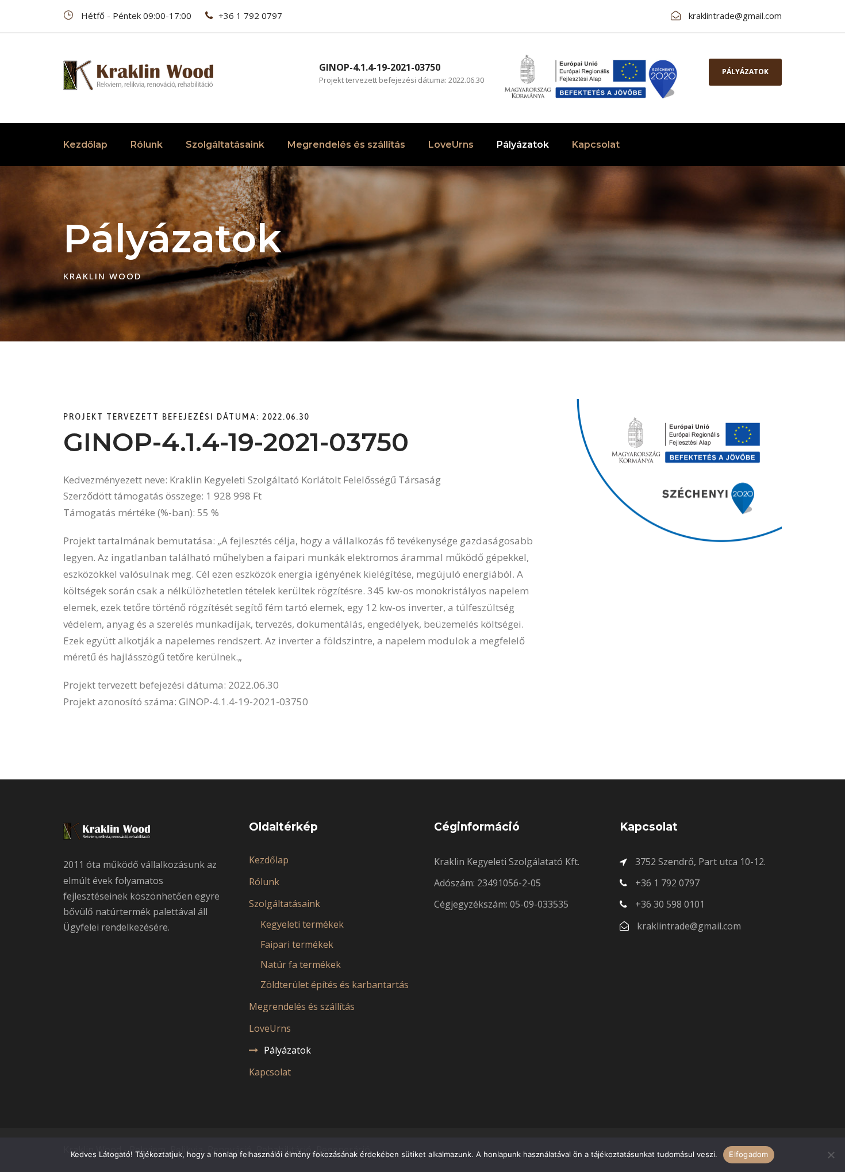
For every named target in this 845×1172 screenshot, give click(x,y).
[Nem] (830, 1155)
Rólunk (146, 144)
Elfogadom (748, 1154)
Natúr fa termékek (300, 964)
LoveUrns (451, 144)
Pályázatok (745, 71)
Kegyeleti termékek (302, 924)
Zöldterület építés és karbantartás (334, 984)
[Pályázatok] (590, 76)
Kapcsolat (596, 144)
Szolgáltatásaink (225, 144)
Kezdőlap (85, 144)
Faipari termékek (296, 944)
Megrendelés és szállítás (346, 144)
